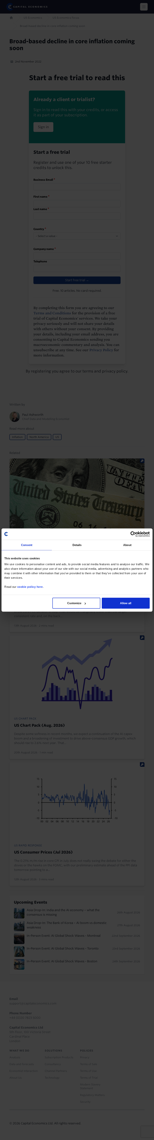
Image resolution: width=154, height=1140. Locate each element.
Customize (74, 603)
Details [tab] (77, 544)
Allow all (125, 603)
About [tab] (127, 544)
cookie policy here (30, 586)
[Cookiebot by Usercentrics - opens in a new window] (133, 534)
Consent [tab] (26, 544)
